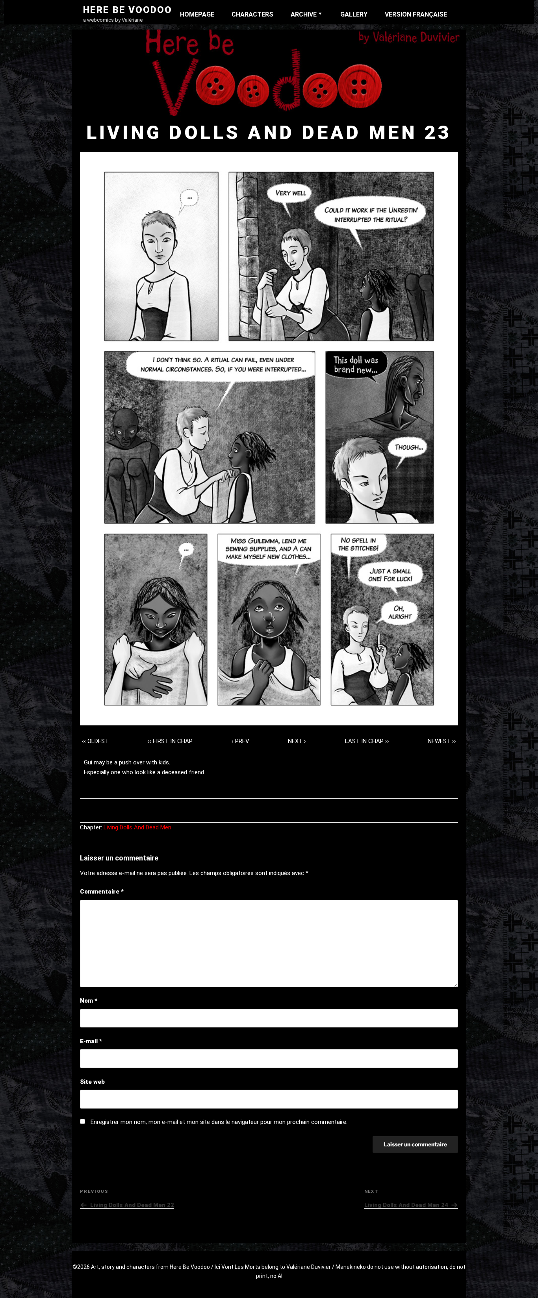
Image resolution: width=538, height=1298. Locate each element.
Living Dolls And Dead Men (137, 827)
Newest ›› (442, 741)
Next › (297, 741)
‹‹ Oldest (95, 741)
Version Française (416, 14)
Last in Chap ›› (367, 741)
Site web (92, 1081)
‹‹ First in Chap (170, 741)
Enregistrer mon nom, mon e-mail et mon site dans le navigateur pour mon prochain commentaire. (219, 1122)
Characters (252, 14)
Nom (88, 1000)
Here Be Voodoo (127, 9)
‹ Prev (240, 741)
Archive (304, 14)
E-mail (91, 1041)
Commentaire (102, 891)
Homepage (197, 14)
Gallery (353, 14)
